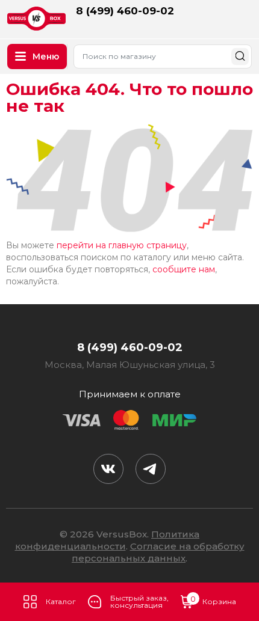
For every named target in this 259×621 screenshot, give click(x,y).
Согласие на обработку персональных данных (158, 552)
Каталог (61, 601)
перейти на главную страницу (122, 245)
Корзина (213, 600)
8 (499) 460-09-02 (125, 11)
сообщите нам (183, 269)
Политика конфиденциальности (107, 540)
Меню (46, 56)
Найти (240, 56)
